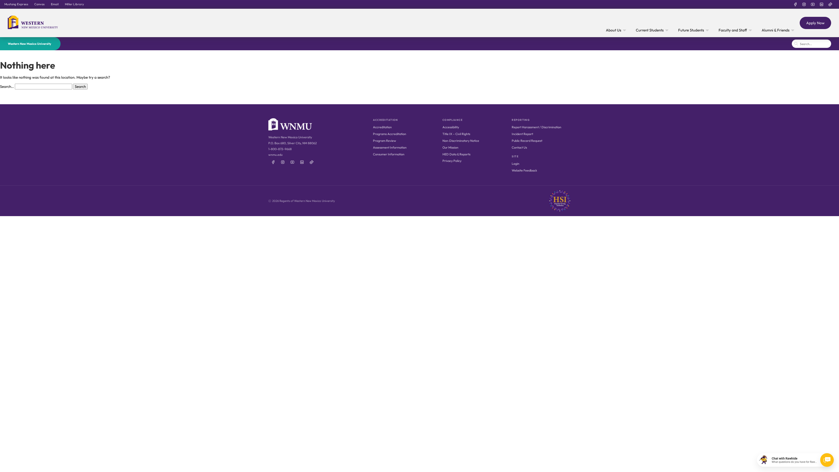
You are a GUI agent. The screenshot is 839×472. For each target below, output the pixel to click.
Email (55, 4)
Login (515, 164)
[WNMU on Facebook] (795, 4)
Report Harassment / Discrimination (536, 127)
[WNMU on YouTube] (812, 4)
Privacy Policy (451, 161)
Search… (7, 86)
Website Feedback (524, 170)
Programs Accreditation (389, 134)
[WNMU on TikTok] (830, 4)
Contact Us (519, 147)
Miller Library (74, 4)
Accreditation (382, 127)
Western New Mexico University (29, 44)
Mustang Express (16, 4)
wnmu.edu (275, 155)
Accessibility (450, 127)
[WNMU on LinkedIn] (821, 4)
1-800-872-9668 (280, 149)
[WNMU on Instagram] (804, 4)
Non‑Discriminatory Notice (460, 141)
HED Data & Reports (456, 154)
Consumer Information (388, 154)
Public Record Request (527, 141)
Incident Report (522, 134)
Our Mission (450, 147)
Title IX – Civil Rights (456, 134)
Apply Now (815, 23)
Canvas (39, 4)
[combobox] (811, 44)
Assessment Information (390, 147)
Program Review (384, 141)
